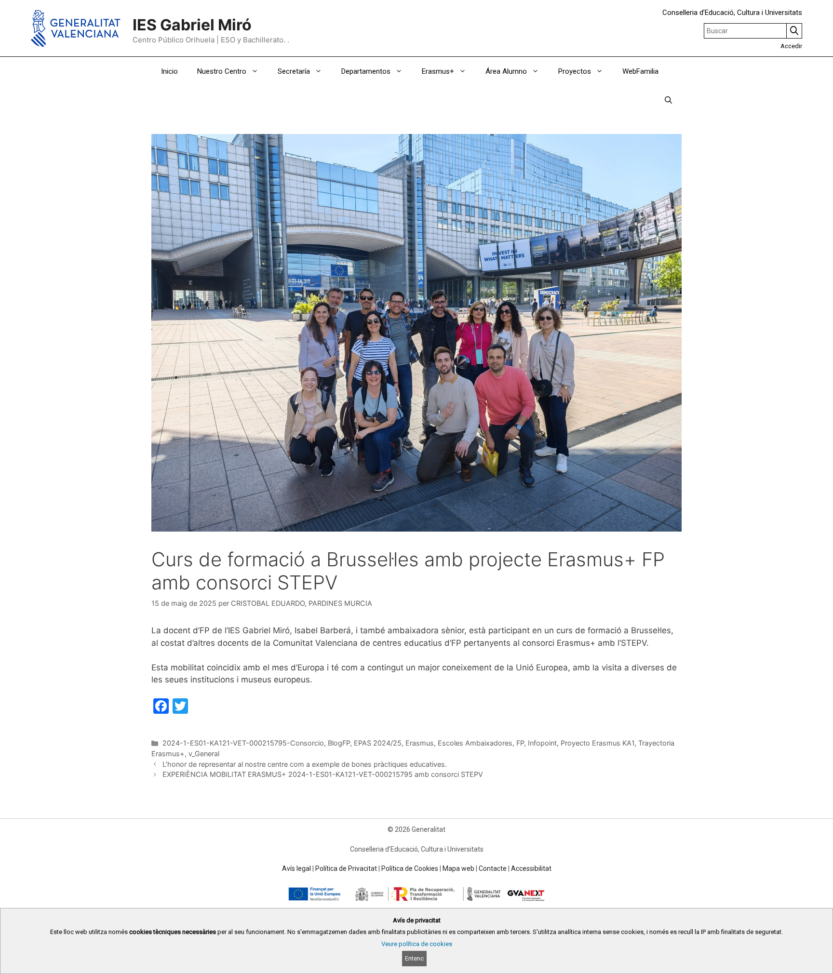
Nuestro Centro (221, 71)
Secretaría (294, 71)
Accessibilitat (531, 868)
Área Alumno (506, 71)
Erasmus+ (438, 71)
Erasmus (419, 743)
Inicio (169, 71)
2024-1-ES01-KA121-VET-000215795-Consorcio (243, 743)
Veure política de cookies (416, 943)
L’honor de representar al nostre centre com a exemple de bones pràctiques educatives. (304, 764)
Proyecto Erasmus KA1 (597, 743)
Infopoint (542, 743)
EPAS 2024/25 (378, 743)
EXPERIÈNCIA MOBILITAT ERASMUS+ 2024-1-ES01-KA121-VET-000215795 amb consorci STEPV (322, 774)
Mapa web (458, 868)
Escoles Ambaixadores (475, 743)
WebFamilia (640, 71)
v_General (203, 753)
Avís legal (296, 868)
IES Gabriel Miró (192, 24)
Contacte (493, 868)
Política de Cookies (409, 868)
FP (520, 743)
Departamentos (365, 71)
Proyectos (574, 71)
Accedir (791, 46)
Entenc (414, 958)
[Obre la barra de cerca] (668, 100)
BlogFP (339, 743)
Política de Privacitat (346, 868)
